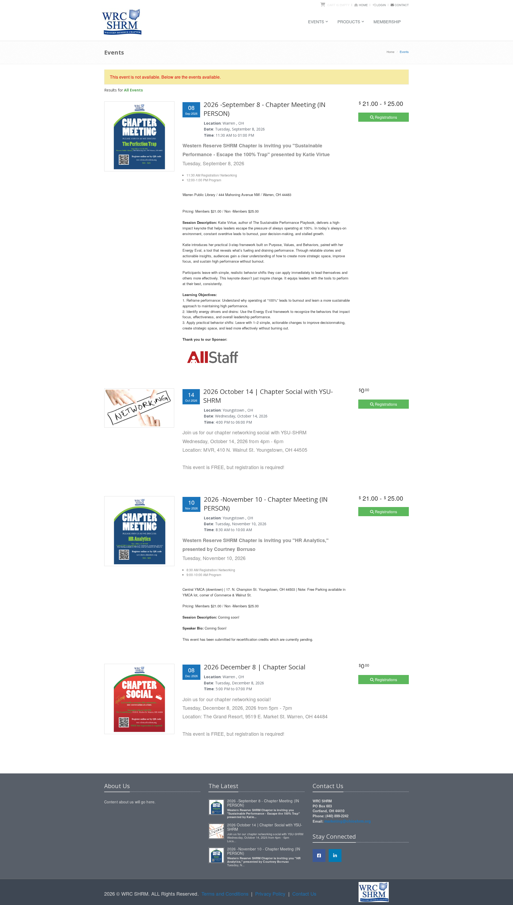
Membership (387, 21)
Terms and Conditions (224, 893)
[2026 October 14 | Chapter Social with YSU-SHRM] (216, 830)
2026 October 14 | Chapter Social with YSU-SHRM (264, 827)
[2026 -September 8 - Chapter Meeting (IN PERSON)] (216, 806)
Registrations (385, 117)
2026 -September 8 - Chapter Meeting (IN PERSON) (263, 803)
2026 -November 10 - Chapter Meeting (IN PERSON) (263, 851)
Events (316, 21)
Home (363, 5)
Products (348, 21)
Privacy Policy (270, 893)
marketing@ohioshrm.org (347, 821)
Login (381, 5)
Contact (402, 5)
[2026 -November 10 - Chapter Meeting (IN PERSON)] (216, 854)
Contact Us (304, 893)
